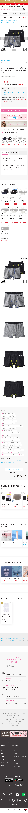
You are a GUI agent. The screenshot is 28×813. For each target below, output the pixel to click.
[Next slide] (26, 38)
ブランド (11, 17)
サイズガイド (4, 753)
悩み (20, 17)
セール (24, 17)
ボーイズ (18, 445)
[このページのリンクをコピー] (25, 476)
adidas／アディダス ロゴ (9, 430)
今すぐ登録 (7, 92)
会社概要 (16, 753)
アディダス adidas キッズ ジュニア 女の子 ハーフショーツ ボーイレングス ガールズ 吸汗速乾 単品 (5, 237)
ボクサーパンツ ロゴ (8, 413)
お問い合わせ (4, 765)
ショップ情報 (17, 766)
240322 (5, 437)
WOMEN (7, 640)
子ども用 (11, 447)
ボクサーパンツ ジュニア (9, 420)
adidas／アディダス (18, 22)
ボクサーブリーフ (15, 442)
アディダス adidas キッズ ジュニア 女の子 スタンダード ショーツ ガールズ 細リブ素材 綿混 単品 (5, 219)
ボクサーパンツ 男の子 (9, 428)
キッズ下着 (6, 452)
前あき (11, 445)
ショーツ (5, 442)
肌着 (17, 437)
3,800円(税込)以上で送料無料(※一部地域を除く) (14, 1)
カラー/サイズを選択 (14, 110)
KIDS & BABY (15, 745)
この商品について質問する (14, 469)
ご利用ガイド (4, 756)
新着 (16, 17)
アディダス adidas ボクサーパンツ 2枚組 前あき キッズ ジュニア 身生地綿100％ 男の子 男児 (5, 201)
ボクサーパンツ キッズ (9, 418)
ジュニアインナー (7, 449)
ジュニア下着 (15, 452)
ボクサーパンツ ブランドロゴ (11, 433)
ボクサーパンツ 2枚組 (9, 423)
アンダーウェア (15, 440)
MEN (9, 745)
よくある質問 (4, 762)
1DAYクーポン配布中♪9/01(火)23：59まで (14, 4)
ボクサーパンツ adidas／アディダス (12, 425)
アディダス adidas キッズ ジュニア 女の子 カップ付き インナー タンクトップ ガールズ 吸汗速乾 (23, 219)
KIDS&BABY (8, 20)
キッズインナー (19, 449)
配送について (4, 759)
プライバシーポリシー (19, 760)
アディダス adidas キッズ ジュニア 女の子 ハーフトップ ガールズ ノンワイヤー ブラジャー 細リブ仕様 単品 (23, 201)
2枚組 (21, 454)
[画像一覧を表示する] (2, 49)
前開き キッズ (6, 435)
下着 (11, 437)
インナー (5, 440)
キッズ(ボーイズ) (17, 20)
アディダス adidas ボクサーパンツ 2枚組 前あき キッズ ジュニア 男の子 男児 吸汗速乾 (14, 201)
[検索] (24, 9)
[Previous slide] (2, 38)
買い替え (14, 454)
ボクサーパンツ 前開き (9, 416)
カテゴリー (4, 17)
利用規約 (16, 763)
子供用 (18, 447)
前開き (5, 445)
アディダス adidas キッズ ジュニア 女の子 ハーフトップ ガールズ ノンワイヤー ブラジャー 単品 (14, 219)
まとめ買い (6, 454)
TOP (2, 20)
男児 (4, 447)
